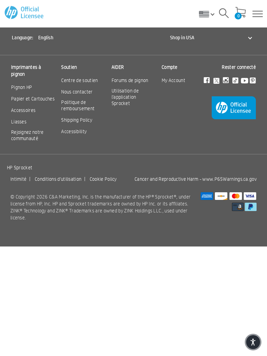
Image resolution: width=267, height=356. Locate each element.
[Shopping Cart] (240, 13)
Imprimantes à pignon (26, 70)
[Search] (223, 14)
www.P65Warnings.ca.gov (229, 179)
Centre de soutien (79, 80)
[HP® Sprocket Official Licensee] (24, 12)
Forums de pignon (130, 80)
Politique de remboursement (78, 105)
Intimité (18, 179)
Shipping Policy (76, 120)
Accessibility (74, 131)
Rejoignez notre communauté (27, 135)
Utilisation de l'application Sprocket (125, 97)
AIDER (118, 67)
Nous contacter (76, 92)
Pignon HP (21, 87)
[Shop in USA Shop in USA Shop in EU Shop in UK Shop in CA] (209, 14)
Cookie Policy (103, 179)
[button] (253, 342)
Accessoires (23, 110)
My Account (173, 80)
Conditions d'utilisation (58, 179)
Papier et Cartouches (33, 99)
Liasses (18, 122)
